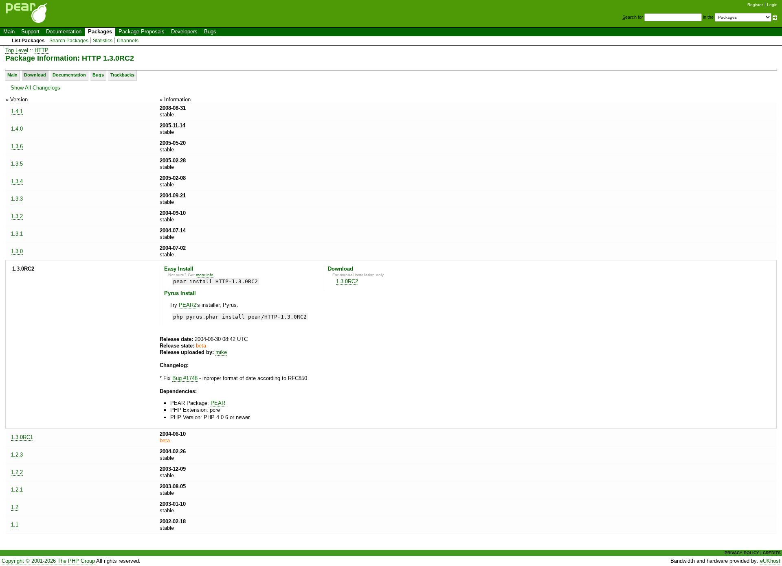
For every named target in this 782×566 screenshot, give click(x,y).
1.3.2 (17, 216)
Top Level (16, 50)
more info (204, 275)
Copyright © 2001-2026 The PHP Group (48, 561)
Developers (184, 31)
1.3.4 (17, 181)
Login (772, 4)
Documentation (63, 31)
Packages (100, 31)
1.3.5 (17, 164)
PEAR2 (187, 305)
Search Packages (68, 41)
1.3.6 (17, 146)
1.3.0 (17, 251)
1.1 (14, 525)
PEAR (218, 403)
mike (221, 352)
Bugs (210, 31)
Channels (127, 41)
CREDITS (772, 553)
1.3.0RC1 (22, 437)
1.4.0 (17, 129)
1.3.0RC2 (347, 281)
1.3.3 (17, 199)
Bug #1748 (185, 378)
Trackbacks (122, 74)
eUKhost (770, 561)
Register (755, 4)
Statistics (102, 41)
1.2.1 (17, 490)
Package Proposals (142, 31)
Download (35, 74)
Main (9, 31)
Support (30, 31)
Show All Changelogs (35, 88)
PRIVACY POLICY (742, 553)
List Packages (28, 41)
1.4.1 (17, 111)
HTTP (41, 50)
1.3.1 (17, 234)
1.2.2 (17, 472)
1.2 (14, 507)
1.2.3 (17, 455)
